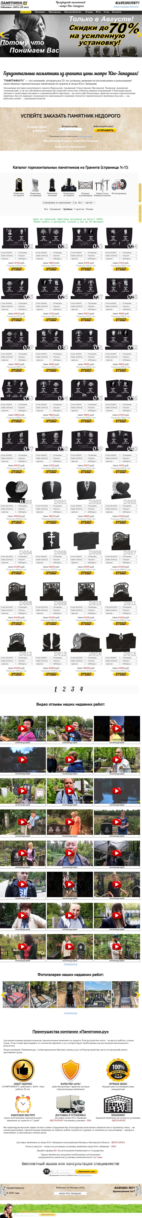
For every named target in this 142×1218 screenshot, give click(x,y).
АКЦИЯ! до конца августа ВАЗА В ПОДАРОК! (35, 1211)
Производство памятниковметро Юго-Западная (70, 4)
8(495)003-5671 (124, 1188)
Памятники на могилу (12, 5)
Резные (89, 209)
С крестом (79, 209)
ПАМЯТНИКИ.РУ (14, 3)
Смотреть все (70, 964)
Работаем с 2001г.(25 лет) (15, 7)
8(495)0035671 (127, 3)
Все (46, 209)
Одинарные (55, 209)
